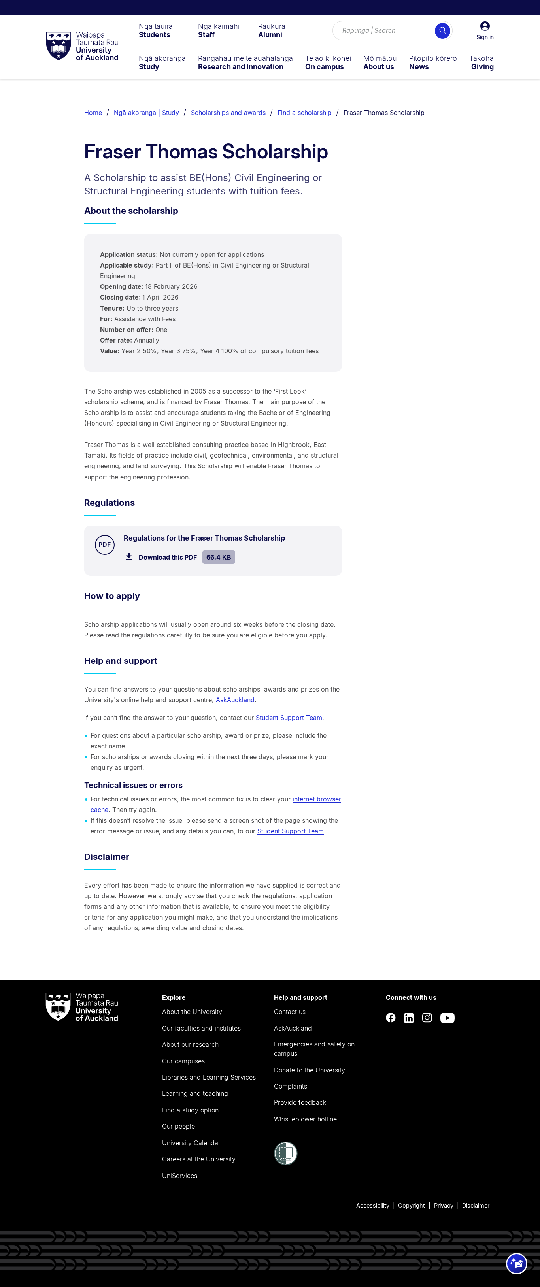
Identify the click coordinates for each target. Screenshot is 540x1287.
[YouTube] (447, 1018)
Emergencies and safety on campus (314, 1048)
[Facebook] (391, 1018)
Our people (178, 1126)
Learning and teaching (195, 1093)
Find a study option (190, 1110)
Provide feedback (300, 1102)
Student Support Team (289, 718)
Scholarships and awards (228, 113)
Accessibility (372, 1205)
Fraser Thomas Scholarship (384, 113)
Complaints (290, 1086)
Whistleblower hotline (305, 1119)
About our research (190, 1044)
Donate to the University (309, 1070)
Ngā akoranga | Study (146, 113)
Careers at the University (199, 1159)
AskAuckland (235, 700)
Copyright (411, 1205)
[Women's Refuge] (286, 1163)
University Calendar (191, 1143)
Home (93, 113)
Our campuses (183, 1061)
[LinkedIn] (409, 1018)
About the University (192, 1012)
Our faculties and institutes (201, 1028)
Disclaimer (475, 1205)
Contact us (290, 1012)
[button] (485, 30)
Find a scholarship (305, 113)
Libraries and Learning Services (209, 1077)
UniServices (179, 1176)
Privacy (443, 1205)
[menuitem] (156, 30)
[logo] (82, 46)
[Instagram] (427, 1018)
